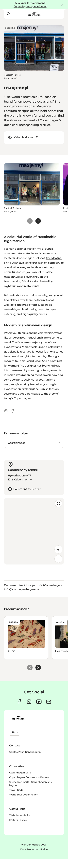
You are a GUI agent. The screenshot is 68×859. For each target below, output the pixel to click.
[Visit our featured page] (39, 702)
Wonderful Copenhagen (23, 794)
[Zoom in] (58, 549)
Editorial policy (18, 819)
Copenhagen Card (20, 772)
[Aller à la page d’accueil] (34, 14)
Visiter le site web (24, 137)
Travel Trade (16, 789)
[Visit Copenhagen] (18, 718)
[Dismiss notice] (62, 4)
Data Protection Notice (34, 849)
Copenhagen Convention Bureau (29, 777)
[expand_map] (58, 503)
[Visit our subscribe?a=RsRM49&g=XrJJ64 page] (48, 702)
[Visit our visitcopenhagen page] (19, 702)
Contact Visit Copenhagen (25, 751)
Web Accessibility (19, 815)
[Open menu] (59, 14)
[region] (34, 531)
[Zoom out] (58, 559)
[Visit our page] (29, 702)
